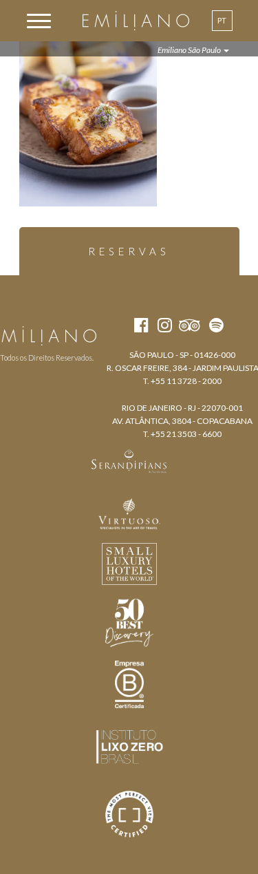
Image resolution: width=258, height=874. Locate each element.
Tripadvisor (69, 311)
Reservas (129, 251)
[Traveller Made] (129, 460)
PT (221, 20)
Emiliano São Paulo (190, 50)
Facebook (17, 311)
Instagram (41, 311)
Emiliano (136, 20)
